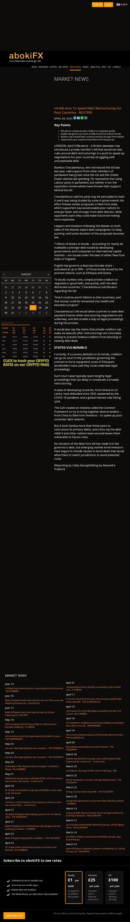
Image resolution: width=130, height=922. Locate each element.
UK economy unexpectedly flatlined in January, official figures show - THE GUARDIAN (95, 826)
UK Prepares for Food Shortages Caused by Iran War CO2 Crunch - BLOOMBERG (93, 712)
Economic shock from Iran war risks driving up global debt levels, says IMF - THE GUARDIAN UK (94, 700)
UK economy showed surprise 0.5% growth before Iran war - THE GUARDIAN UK (95, 736)
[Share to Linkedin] (78, 117)
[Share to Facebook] (74, 117)
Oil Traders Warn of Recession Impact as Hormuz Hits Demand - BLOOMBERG (31, 849)
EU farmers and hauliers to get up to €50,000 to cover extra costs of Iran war (33, 791)
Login (108, 4)
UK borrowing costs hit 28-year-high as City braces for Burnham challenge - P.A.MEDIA (31, 725)
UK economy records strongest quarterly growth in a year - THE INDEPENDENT (33, 737)
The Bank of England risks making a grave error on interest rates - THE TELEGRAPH (33, 816)
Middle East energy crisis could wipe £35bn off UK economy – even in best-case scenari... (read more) (34, 780)
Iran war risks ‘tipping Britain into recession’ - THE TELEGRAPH (34, 748)
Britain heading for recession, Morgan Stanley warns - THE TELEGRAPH (93, 781)
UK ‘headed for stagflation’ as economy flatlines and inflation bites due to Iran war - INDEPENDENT (95, 724)
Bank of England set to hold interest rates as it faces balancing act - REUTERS (30, 714)
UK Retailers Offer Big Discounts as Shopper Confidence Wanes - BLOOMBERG (32, 768)
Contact (117, 67)
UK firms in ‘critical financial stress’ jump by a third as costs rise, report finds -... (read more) (33, 804)
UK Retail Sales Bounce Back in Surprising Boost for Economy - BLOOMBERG (34, 690)
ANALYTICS (95, 67)
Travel (86, 67)
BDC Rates (63, 67)
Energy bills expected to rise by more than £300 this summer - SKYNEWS (95, 802)
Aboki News (75, 67)
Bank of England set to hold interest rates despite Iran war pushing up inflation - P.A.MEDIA (33, 827)
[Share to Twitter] (85, 117)
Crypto (53, 67)
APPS (104, 67)
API (109, 67)
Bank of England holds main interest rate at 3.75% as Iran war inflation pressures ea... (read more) (34, 702)
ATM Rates (43, 67)
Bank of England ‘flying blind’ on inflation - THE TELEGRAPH (32, 838)
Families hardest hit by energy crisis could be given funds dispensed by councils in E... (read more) (93, 760)
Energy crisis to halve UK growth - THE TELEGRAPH (89, 791)
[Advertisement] (65, 25)
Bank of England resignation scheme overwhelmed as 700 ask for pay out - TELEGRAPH (95, 850)
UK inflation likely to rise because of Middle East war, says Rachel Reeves (93, 838)
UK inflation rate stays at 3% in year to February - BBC (91, 770)
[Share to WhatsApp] (82, 117)
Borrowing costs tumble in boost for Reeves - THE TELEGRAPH (90, 748)
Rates (34, 67)
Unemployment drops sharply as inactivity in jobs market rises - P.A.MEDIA (93, 688)
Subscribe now (14, 915)
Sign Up (97, 4)
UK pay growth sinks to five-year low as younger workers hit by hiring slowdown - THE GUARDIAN (94, 814)
